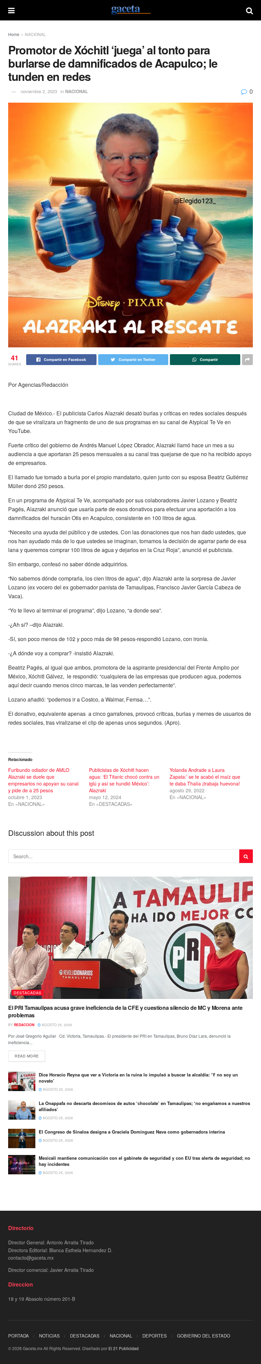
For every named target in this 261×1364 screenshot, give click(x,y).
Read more (27, 1055)
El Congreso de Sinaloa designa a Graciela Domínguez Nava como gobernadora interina (132, 1131)
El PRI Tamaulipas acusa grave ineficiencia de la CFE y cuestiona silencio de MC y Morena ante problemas (125, 1011)
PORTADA (18, 1335)
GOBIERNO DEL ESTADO (203, 1335)
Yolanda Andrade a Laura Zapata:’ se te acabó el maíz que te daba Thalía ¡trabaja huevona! (205, 776)
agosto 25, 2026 (56, 1024)
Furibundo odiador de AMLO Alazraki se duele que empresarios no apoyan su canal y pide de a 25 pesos (43, 780)
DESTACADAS (27, 992)
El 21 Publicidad (123, 1348)
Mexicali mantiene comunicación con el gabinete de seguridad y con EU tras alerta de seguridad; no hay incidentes (144, 1161)
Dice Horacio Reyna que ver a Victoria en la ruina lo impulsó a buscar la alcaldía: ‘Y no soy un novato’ (138, 1077)
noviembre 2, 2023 (39, 91)
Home (13, 34)
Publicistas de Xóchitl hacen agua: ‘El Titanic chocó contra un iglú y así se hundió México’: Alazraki (124, 780)
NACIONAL (35, 34)
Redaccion (24, 1024)
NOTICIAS (49, 1335)
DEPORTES (154, 1335)
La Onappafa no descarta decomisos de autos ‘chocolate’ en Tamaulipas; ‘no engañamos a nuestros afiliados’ (144, 1106)
